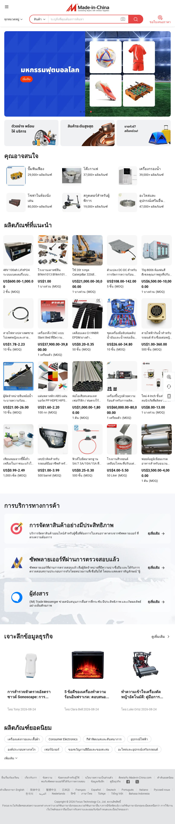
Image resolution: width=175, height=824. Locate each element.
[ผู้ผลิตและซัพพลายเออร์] (87, 7)
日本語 (66, 789)
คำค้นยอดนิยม (165, 777)
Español (96, 789)
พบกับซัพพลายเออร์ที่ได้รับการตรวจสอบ (63, 781)
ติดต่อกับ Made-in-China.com (135, 777)
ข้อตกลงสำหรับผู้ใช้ (68, 777)
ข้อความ (47, 777)
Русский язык (162, 789)
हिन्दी (73, 793)
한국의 (29, 793)
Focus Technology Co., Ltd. (91, 801)
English (20, 789)
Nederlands (58, 793)
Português (128, 789)
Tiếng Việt (117, 793)
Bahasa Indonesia (139, 793)
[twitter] (137, 781)
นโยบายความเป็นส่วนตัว (99, 777)
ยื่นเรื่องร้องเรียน (10, 777)
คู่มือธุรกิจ (115, 781)
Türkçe (101, 793)
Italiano (143, 789)
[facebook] (128, 781)
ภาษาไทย (86, 793)
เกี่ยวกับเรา (31, 777)
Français (81, 789)
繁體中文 (51, 789)
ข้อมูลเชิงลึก (97, 781)
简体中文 (35, 789)
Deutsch (111, 789)
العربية (42, 793)
